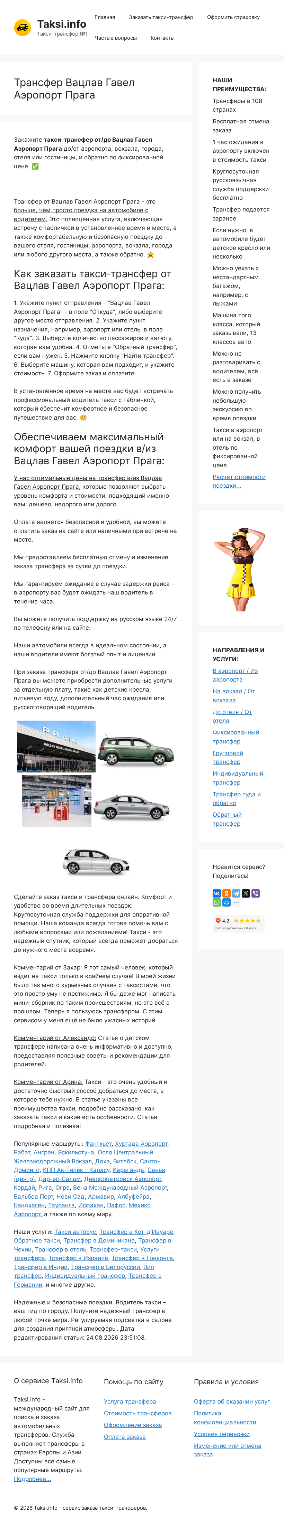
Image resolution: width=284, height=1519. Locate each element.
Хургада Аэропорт (141, 1143)
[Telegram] (236, 893)
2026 (26, 1507)
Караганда (128, 1169)
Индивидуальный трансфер (85, 1275)
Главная (105, 17)
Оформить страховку (233, 17)
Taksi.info (61, 24)
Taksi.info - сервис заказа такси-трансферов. (90, 1507)
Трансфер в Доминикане (99, 1240)
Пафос (116, 1205)
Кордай (24, 1187)
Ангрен (44, 1152)
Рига (45, 1187)
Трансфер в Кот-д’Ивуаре (136, 1231)
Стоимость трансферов (138, 1413)
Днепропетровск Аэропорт (122, 1178)
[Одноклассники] (226, 893)
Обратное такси (37, 1240)
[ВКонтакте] (217, 893)
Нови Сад (70, 1196)
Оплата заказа (125, 1436)
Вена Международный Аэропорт (120, 1187)
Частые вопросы (116, 38)
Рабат (22, 1152)
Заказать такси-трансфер (161, 17)
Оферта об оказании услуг (232, 1401)
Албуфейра (133, 1196)
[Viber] (255, 893)
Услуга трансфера (130, 1401)
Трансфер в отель (60, 1249)
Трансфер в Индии (41, 1267)
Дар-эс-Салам (59, 1178)
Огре (62, 1187)
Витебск (124, 1161)
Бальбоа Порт (33, 1196)
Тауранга (61, 1205)
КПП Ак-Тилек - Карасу (76, 1169)
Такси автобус (75, 1231)
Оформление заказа (133, 1425)
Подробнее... (32, 1478)
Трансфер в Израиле (78, 1258)
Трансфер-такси (113, 1249)
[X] (246, 893)
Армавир (101, 1196)
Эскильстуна (76, 1152)
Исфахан (91, 1205)
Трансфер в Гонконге (142, 1258)
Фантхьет (98, 1143)
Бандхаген (29, 1205)
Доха (102, 1161)
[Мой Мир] (226, 902)
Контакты (163, 38)
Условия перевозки (222, 1434)
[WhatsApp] (217, 902)
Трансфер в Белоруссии (105, 1267)
